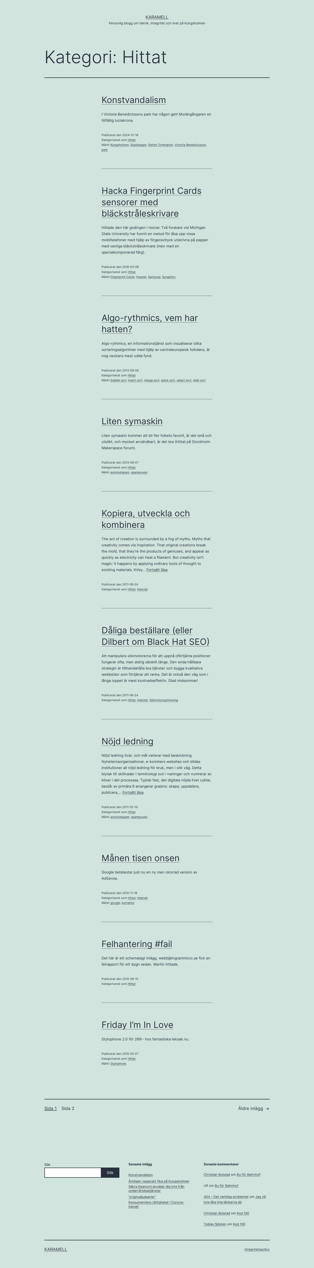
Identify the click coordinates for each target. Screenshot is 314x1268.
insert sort (135, 380)
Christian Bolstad (217, 1174)
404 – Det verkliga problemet (226, 1197)
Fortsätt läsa (157, 570)
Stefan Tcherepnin (160, 145)
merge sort (151, 380)
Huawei (141, 277)
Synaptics (169, 277)
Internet (142, 589)
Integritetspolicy (257, 1249)
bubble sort (118, 380)
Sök (47, 1164)
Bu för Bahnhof (248, 1174)
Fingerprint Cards (122, 277)
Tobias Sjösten (215, 1224)
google (115, 903)
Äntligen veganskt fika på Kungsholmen (158, 1181)
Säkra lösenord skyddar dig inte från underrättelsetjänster (156, 1189)
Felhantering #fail (137, 944)
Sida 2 (68, 1108)
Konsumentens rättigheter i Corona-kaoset (156, 1204)
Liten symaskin (132, 421)
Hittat (132, 140)
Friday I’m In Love (137, 1024)
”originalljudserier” (142, 1197)
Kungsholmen (119, 145)
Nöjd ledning (127, 741)
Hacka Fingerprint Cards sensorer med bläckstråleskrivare (152, 202)
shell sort (199, 380)
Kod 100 (243, 1213)
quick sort (168, 380)
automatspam (119, 472)
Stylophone (118, 1063)
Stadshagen (138, 145)
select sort (184, 380)
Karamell (157, 17)
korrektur (128, 903)
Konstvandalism (134, 99)
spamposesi (139, 472)
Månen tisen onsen (141, 858)
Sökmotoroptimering (163, 700)
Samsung (154, 277)
